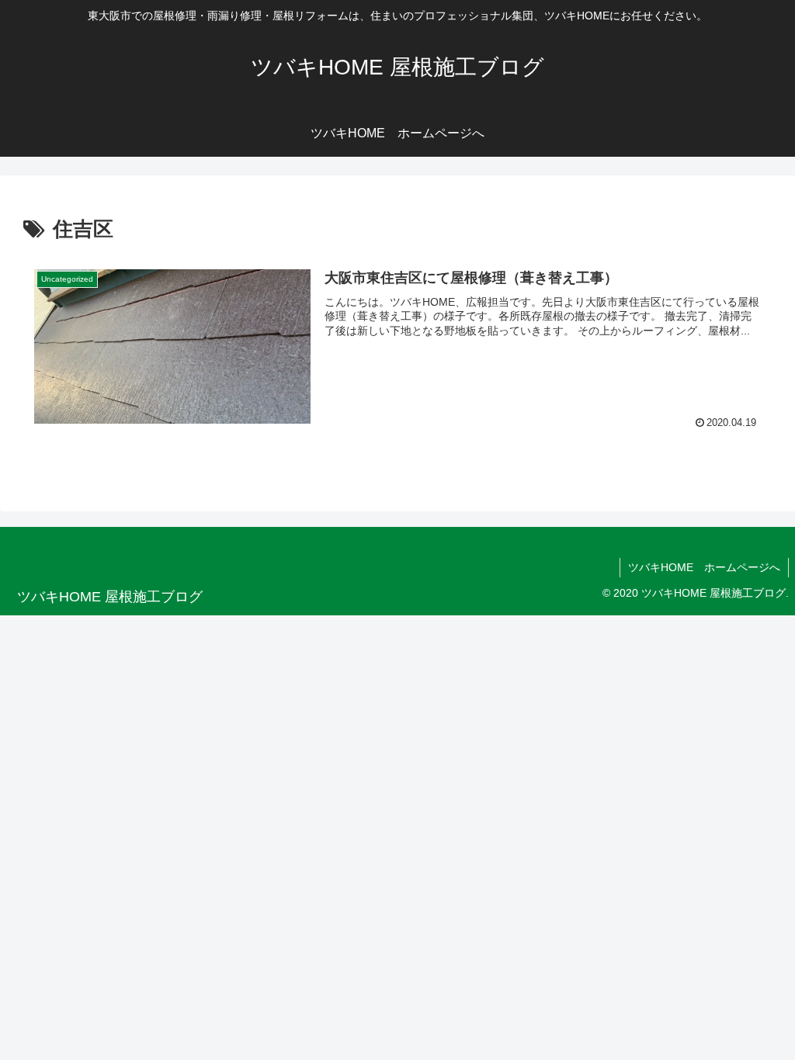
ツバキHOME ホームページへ (704, 567)
